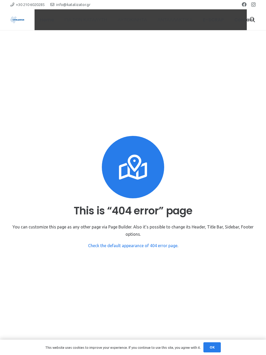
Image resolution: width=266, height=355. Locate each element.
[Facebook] (244, 4)
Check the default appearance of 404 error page (132, 245)
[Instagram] (253, 4)
